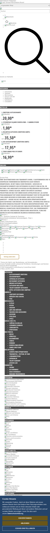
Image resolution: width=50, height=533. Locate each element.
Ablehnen (25, 523)
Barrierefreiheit (9, 252)
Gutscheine (8, 92)
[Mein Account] (10, 25)
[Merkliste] (10, 23)
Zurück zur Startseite (6, 77)
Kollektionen (9, 100)
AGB (6, 244)
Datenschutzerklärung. (15, 513)
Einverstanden (25, 518)
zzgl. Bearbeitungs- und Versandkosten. (25, 262)
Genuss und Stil (10, 97)
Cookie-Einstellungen (11, 242)
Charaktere (8, 101)
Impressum (8, 249)
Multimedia (8, 98)
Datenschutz (9, 245)
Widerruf (7, 247)
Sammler (7, 93)
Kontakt (7, 250)
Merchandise (9, 95)
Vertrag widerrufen (9, 257)
